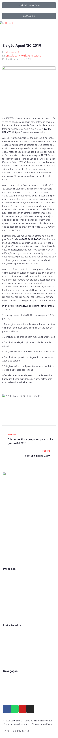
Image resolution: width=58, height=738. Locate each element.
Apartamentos (10, 676)
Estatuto (7, 646)
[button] (29, 5)
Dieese (6, 595)
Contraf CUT (9, 616)
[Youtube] (22, 709)
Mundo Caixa (9, 580)
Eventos (7, 692)
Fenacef (7, 611)
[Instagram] (30, 709)
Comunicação (13, 52)
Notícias (7, 698)
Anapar (6, 606)
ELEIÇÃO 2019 (13, 55)
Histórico (7, 662)
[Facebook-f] (7, 709)
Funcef (6, 601)
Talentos (7, 641)
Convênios (8, 631)
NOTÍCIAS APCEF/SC (31, 55)
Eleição (6, 652)
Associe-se (8, 682)
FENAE (6, 636)
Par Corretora (9, 585)
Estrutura (7, 687)
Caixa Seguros (10, 574)
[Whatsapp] (15, 709)
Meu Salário (9, 590)
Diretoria (7, 657)
